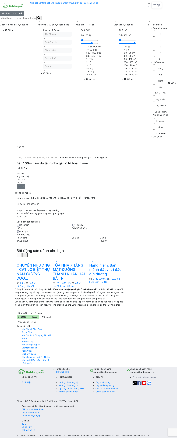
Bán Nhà (32, 157)
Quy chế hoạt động (105, 385)
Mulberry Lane (29, 354)
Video (161, 127)
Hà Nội (54, 157)
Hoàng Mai (44, 157)
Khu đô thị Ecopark (31, 344)
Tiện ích (94, 3)
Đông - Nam (161, 111)
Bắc (160, 87)
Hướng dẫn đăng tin (68, 385)
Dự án (62, 3)
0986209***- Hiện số (27, 317)
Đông (160, 68)
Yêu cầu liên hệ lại (27, 322)
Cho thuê (17, 13)
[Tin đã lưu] (149, 7)
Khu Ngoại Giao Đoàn (32, 329)
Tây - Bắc (160, 99)
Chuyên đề (77, 3)
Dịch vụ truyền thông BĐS (71, 388)
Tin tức (68, 3)
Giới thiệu (26, 382)
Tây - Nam (160, 105)
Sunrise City (28, 341)
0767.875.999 (62, 372)
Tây (160, 74)
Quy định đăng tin (104, 382)
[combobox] (57, 34)
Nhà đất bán (36, 3)
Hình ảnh (160, 121)
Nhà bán (6, 13)
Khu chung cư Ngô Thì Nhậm (36, 357)
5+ (160, 59)
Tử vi (24, 423)
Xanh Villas (27, 350)
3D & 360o (160, 133)
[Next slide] (25, 255)
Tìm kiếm (10, 35)
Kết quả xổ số (28, 430)
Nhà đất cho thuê (50, 3)
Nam (160, 80)
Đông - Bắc (160, 93)
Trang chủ (21, 157)
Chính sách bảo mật (105, 391)
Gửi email (46, 317)
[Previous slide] (19, 255)
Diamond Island (29, 347)
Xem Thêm (22, 216)
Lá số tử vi (27, 427)
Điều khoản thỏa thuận (107, 388)
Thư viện (86, 3)
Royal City (27, 332)
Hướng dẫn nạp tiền (68, 391)
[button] (36, 7)
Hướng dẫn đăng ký (68, 382)
